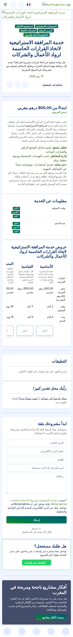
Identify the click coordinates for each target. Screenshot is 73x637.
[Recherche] (21, 4)
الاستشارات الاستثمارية (46, 26)
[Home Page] (65, 631)
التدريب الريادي (45, 30)
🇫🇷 (28, 4)
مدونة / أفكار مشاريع (53, 617)
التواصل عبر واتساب (35, 562)
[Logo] (56, 4)
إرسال (36, 519)
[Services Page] (36, 631)
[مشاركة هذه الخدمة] (25, 84)
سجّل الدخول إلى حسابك (54, 398)
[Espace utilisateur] (13, 4)
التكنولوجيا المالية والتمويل (36, 34)
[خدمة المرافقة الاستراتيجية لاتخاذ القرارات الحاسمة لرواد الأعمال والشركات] (36, 14)
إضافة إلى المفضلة (53, 84)
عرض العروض (59, 112)
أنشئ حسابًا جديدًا (28, 398)
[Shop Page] (22, 631)
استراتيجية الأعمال (24, 26)
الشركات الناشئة (28, 30)
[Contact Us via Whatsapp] (7, 631)
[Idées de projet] (51, 631)
